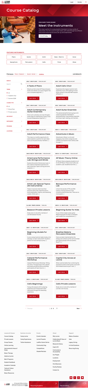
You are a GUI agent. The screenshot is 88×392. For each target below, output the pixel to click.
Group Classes (8, 342)
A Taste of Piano (34, 86)
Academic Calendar (10, 365)
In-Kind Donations (74, 345)
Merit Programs (8, 359)
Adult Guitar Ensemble (66, 110)
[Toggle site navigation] (86, 2)
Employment (56, 361)
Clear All (41, 74)
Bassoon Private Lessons (38, 209)
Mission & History (58, 344)
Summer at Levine (25, 333)
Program (9, 126)
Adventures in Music (65, 134)
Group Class (11, 109)
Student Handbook (9, 362)
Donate (80, 2)
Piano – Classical (19, 74)
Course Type (10, 103)
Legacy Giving (73, 342)
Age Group (10, 116)
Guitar (29, 57)
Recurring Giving (74, 348)
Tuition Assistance (25, 342)
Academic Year (12, 95)
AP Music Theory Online (66, 158)
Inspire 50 (56, 347)
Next (78, 308)
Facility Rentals (57, 367)
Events (38, 333)
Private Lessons (12, 112)
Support (71, 333)
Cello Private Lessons (66, 284)
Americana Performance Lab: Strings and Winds (38, 159)
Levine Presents (41, 339)
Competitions (40, 348)
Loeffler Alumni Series (43, 342)
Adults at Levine (8, 356)
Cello (44, 62)
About (54, 333)
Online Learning (8, 345)
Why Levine (56, 336)
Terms (8, 89)
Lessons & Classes (9, 333)
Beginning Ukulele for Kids (37, 233)
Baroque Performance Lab (66, 185)
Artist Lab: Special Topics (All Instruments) (38, 185)
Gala (70, 339)
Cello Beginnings (35, 284)
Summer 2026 (12, 98)
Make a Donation (73, 336)
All (9, 93)
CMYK (26, 385)
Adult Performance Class (38, 134)
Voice (74, 57)
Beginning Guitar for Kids (67, 209)
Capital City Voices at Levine (66, 259)
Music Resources (9, 373)
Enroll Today (44, 36)
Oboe (74, 62)
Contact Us (56, 370)
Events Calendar (41, 336)
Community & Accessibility (57, 351)
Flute (59, 62)
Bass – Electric (59, 57)
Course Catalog (8, 336)
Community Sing (41, 345)
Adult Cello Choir (64, 86)
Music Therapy (8, 353)
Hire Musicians (57, 364)
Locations (9, 131)
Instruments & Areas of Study (10, 349)
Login (71, 2)
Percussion (28, 62)
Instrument (10, 121)
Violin (44, 57)
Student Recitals (41, 351)
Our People (56, 355)
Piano (14, 57)
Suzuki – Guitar (31, 74)
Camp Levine (24, 336)
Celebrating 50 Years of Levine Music (59, 340)
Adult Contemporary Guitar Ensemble (36, 111)
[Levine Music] (7, 384)
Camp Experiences (25, 339)
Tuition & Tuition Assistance (8, 369)
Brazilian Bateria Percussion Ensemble (65, 233)
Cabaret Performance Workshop (37, 259)
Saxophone (13, 62)
